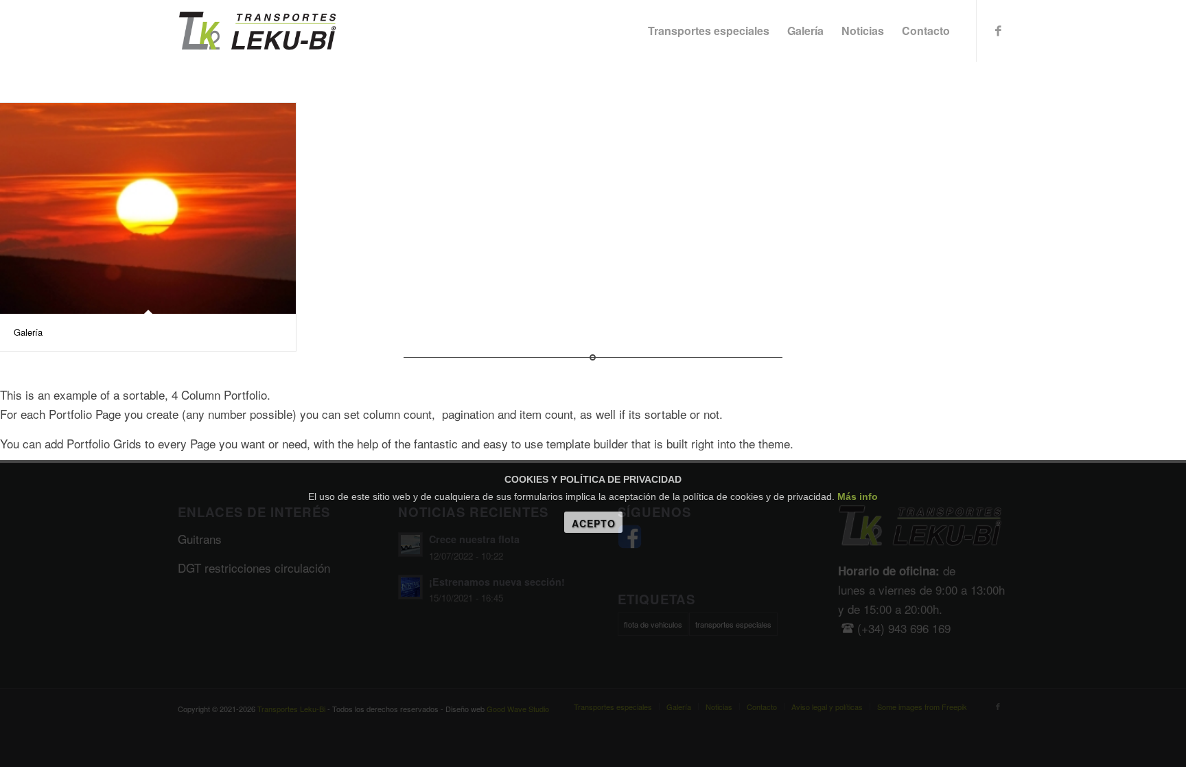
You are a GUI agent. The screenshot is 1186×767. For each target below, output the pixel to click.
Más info (857, 496)
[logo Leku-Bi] (258, 31)
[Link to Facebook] (998, 30)
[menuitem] (708, 31)
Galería (28, 332)
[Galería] (148, 208)
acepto (594, 523)
